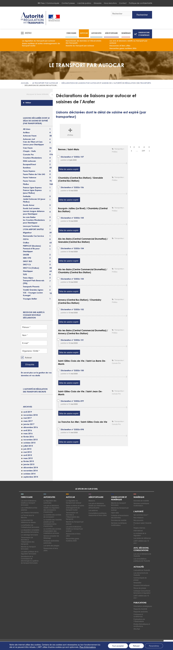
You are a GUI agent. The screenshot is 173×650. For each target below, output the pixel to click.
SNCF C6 (27, 265)
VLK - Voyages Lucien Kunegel (33, 294)
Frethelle (27, 196)
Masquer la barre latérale (37, 94)
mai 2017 (27, 418)
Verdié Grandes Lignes (33, 290)
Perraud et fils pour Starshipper (31, 250)
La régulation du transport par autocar (38, 41)
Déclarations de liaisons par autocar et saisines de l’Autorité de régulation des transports (106, 83)
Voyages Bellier (30, 299)
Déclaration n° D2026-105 (72, 218)
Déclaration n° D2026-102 (72, 310)
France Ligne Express (32, 188)
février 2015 (28, 461)
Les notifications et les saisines (29, 508)
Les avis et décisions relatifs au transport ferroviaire (28, 502)
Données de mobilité (118, 520)
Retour (28, 103)
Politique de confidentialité (140, 3)
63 (50, 243)
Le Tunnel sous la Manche (27, 516)
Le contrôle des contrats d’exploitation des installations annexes (52, 531)
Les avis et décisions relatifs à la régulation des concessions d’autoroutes (51, 508)
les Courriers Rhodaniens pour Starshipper (34, 221)
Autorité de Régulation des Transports (40, 18)
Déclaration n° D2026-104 (72, 249)
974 (51, 155)
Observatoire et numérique (144, 33)
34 (50, 268)
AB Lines (26, 129)
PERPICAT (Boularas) (32, 246)
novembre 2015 (30, 440)
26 (50, 148)
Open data (115, 512)
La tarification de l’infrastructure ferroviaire (30, 526)
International (138, 530)
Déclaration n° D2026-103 (72, 279)
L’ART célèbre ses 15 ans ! (141, 542)
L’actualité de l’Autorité (142, 570)
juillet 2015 (28, 446)
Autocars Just (29, 139)
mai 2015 (27, 452)
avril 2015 (27, 455)
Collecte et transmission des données (120, 516)
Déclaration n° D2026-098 (72, 430)
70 (50, 181)
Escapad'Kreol (29, 164)
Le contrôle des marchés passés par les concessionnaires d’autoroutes (53, 522)
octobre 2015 (29, 443)
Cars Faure (28, 148)
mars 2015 (28, 458)
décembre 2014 (30, 468)
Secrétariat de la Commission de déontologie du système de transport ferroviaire (30, 559)
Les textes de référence (142, 538)
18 (50, 293)
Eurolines (27, 168)
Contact (122, 3)
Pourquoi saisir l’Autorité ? (142, 524)
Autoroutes (96, 33)
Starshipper (28, 271)
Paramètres (154, 645)
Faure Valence (29, 178)
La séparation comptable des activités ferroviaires (30, 531)
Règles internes (139, 528)
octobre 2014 (29, 474)
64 (50, 271)
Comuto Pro (28, 155)
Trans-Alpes (28, 278)
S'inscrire (29, 364)
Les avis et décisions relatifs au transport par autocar (128, 42)
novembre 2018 (30, 415)
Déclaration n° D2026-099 (72, 401)
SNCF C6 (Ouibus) (31, 268)
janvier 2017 (28, 424)
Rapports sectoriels (141, 611)
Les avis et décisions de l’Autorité (142, 555)
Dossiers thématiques (141, 585)
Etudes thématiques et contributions (142, 625)
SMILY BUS (27, 261)
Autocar (84, 33)
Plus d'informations (87, 647)
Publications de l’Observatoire (139, 620)
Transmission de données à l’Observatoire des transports (83, 42)
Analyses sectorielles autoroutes (51, 541)
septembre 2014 (30, 477)
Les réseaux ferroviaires (30, 512)
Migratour (27, 233)
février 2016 (28, 437)
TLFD (25, 274)
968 (51, 184)
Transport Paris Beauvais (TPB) (33, 282)
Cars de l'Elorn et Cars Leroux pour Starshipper (33, 143)
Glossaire (97, 3)
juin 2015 (27, 449)
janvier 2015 (28, 464)
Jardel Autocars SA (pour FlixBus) (34, 200)
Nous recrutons (110, 3)
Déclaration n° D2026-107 (72, 157)
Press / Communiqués (50, 3)
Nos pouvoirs (138, 520)
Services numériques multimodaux (119, 524)
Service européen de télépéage (51, 537)
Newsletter (137, 582)
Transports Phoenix (31, 287)
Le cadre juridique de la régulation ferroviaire (29, 552)
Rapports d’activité (140, 609)
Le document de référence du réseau (28, 521)
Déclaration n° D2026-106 (72, 187)
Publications (140, 603)
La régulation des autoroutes (50, 501)
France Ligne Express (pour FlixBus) (32, 191)
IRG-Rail (137, 629)
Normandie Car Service (33, 236)
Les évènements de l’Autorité (141, 574)
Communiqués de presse (140, 579)
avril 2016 (27, 430)
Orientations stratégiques (143, 606)
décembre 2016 (30, 427)
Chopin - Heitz (29, 151)
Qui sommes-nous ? (141, 515)
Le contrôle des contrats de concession (52, 515)
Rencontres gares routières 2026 (122, 48)
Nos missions (138, 517)
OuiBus (26, 243)
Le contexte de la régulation (140, 534)
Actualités (139, 567)
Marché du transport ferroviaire (28, 547)
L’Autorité (138, 512)
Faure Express (29, 171)
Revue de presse (140, 588)
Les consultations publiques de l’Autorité (142, 559)
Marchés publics (84, 3)
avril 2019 (27, 412)
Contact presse (68, 3)
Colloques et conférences (138, 615)
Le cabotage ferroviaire (29, 535)
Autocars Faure (29, 136)
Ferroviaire (71, 33)
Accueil (25, 83)
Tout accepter (118, 645)
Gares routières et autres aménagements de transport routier (41, 45)
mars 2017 (28, 421)
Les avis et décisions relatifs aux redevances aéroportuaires (97, 505)
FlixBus (26, 184)
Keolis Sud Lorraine (31, 208)
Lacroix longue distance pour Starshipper (33, 212)
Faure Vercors (29, 181)
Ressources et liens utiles (119, 46)
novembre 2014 (30, 471)
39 (50, 233)
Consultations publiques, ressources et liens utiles (98, 514)
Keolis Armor (28, 205)
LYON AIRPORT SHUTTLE (33, 229)
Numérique (126, 33)
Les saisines (93, 510)
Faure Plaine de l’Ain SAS (34, 174)
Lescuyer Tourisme (31, 226)
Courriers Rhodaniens (32, 158)
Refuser (136, 645)
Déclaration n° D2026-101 (72, 340)
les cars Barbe (29, 217)
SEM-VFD (27, 258)
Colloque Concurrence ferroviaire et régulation (142, 592)
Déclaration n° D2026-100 (72, 371)
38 (50, 136)
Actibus (26, 133)
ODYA (26, 239)
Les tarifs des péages (51, 545)
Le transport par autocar (45, 83)
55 (50, 168)
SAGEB (26, 255)
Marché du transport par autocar (80, 46)
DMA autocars (29, 161)
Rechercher (142, 14)
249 (143, 151)
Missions (92, 500)
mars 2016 (28, 434)
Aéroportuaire (111, 33)
